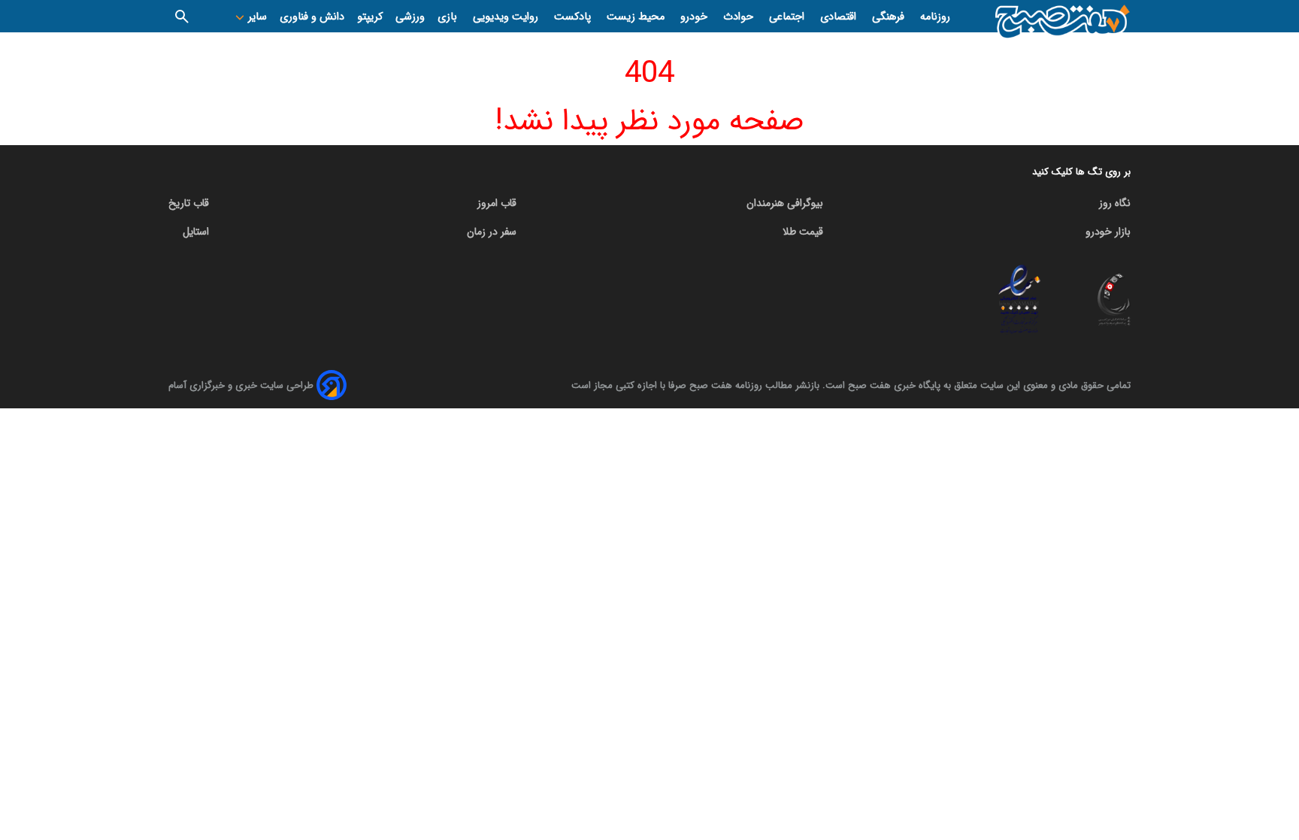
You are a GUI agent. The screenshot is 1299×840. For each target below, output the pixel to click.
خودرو (695, 17)
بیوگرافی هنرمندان (784, 203)
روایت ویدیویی (507, 17)
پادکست (574, 17)
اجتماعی (788, 17)
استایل (196, 231)
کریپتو (370, 17)
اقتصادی (839, 17)
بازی (449, 17)
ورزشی (410, 17)
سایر (256, 17)
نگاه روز (1115, 203)
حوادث (739, 17)
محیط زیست (637, 17)
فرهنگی (889, 17)
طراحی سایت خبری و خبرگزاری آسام (240, 385)
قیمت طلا (803, 231)
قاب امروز (496, 203)
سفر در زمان (491, 231)
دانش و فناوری (312, 17)
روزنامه (935, 17)
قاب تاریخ (188, 203)
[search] (181, 16)
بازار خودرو (1108, 231)
